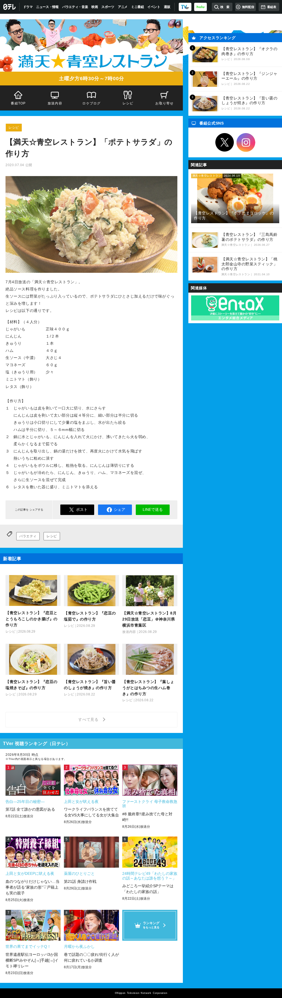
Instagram (246, 142)
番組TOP (18, 103)
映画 (94, 7)
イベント (153, 7)
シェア (119, 509)
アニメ (123, 7)
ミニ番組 (137, 7)
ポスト (82, 509)
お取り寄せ (165, 103)
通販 (167, 7)
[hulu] (200, 7)
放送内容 (55, 103)
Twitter (224, 142)
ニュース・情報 (47, 7)
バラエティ (28, 536)
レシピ (128, 103)
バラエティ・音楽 (75, 7)
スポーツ (107, 7)
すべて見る (89, 719)
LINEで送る (153, 509)
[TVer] (185, 7)
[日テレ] (10, 7)
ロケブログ (91, 103)
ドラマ (28, 7)
